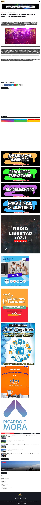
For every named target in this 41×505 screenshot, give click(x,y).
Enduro (2, 475)
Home (16, 503)
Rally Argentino (3, 482)
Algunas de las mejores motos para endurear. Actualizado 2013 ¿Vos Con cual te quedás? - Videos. (21, 436)
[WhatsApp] (17, 85)
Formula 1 (2, 476)
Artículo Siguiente (36, 113)
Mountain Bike (3, 481)
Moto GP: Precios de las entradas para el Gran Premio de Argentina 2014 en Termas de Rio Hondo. (22, 454)
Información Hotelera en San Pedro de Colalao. (15, 440)
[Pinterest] (15, 85)
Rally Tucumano (4, 488)
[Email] (20, 85)
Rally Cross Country (4, 484)
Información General (4, 479)
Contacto (24, 503)
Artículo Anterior (4, 113)
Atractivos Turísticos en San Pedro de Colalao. (15, 449)
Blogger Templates (33, 501)
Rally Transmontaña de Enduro (6, 487)
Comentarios (33, 433)
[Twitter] (12, 85)
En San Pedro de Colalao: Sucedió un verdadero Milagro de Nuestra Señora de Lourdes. (22, 444)
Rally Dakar (3, 485)
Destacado (7, 433)
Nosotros (19, 503)
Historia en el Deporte (5, 478)
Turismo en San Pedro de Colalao (9, 12)
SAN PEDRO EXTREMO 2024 (24, 501)
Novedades (20, 433)
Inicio (2, 12)
